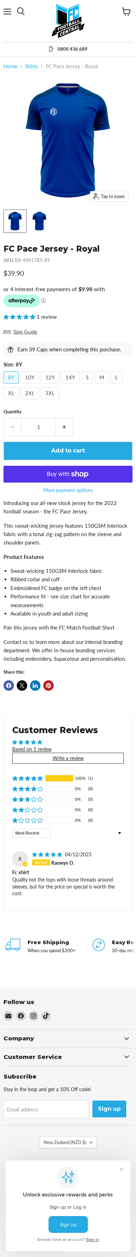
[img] (47, 854)
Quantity (12, 411)
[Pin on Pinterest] (48, 685)
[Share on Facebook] (8, 685)
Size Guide (25, 332)
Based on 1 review (32, 749)
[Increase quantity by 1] (64, 427)
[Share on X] (22, 685)
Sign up (109, 1108)
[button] (20, 317)
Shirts (31, 66)
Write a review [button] (68, 758)
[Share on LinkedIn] (35, 685)
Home (10, 66)
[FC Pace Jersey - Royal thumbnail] (15, 221)
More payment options (68, 490)
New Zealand (65, 1142)
